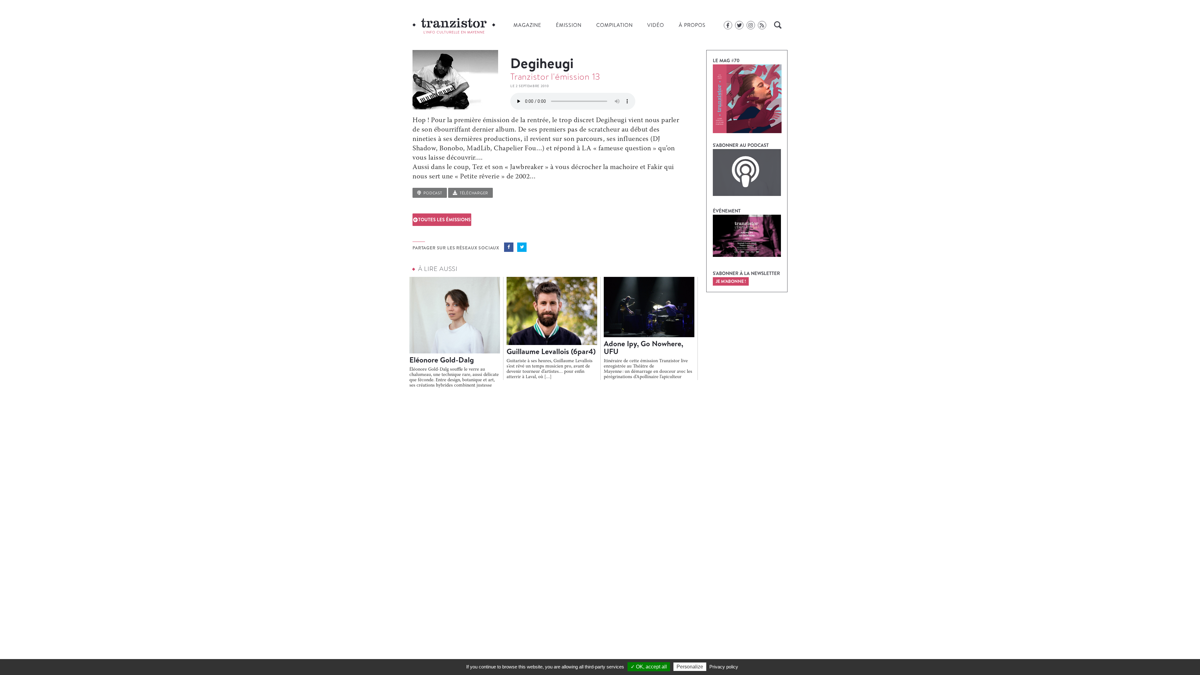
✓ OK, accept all (649, 666)
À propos (692, 25)
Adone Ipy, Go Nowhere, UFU (643, 347)
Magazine (527, 25)
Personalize (690, 666)
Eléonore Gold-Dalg (441, 359)
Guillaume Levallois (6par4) (551, 351)
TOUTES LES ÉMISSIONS (444, 219)
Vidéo (655, 25)
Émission (569, 25)
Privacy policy (723, 666)
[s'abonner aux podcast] (747, 172)
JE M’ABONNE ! (731, 281)
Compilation (614, 25)
